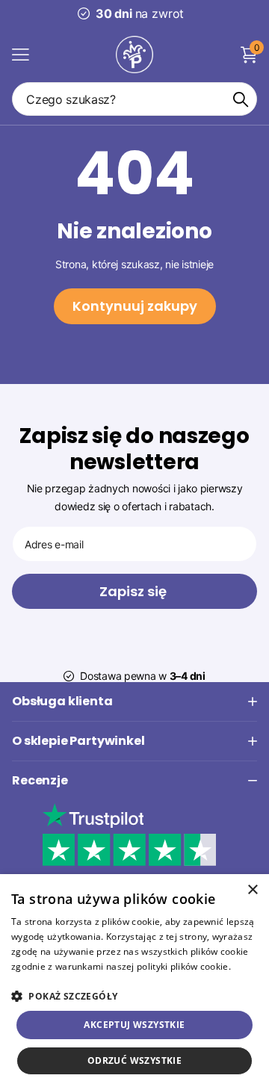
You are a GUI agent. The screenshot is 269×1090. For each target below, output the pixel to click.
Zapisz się (134, 591)
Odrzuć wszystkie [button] (134, 1060)
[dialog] (134, 982)
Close (134, 701)
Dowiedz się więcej (52, 980)
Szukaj (240, 99)
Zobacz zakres (20, 54)
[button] (134, 996)
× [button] (252, 890)
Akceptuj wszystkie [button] (134, 1024)
